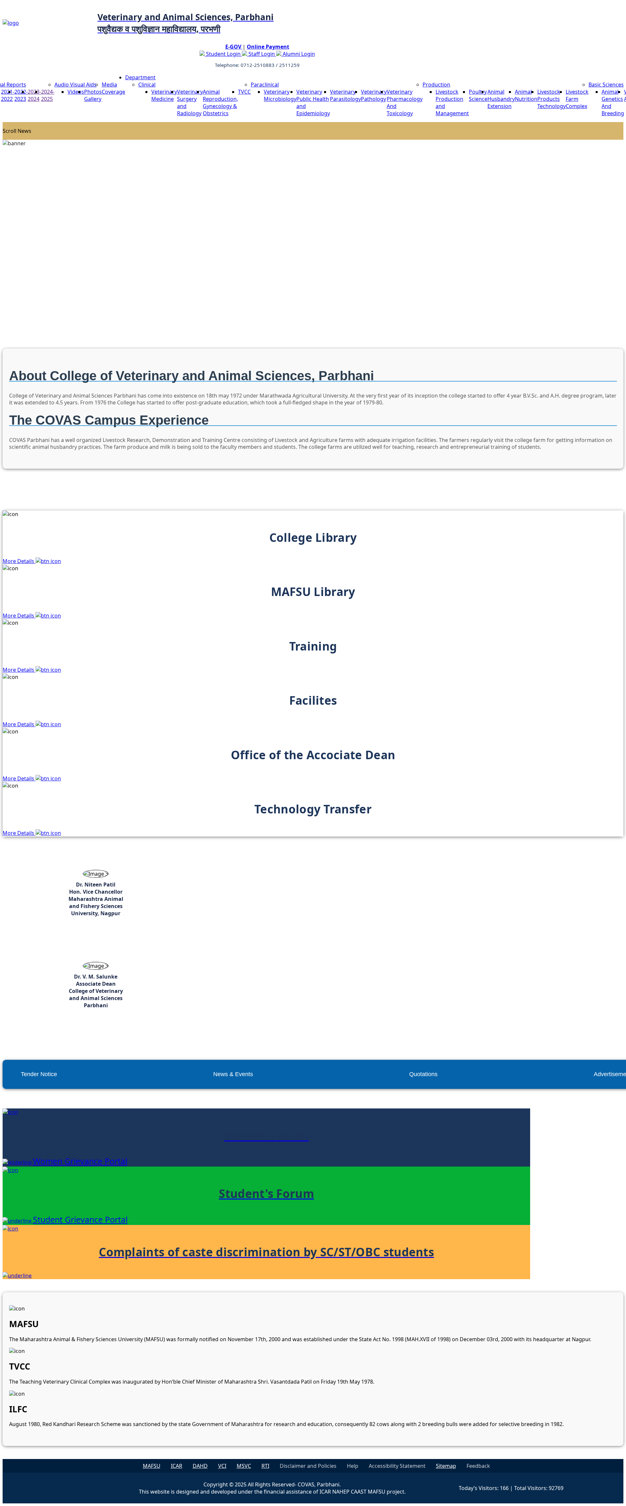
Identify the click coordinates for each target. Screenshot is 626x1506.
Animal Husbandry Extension (501, 99)
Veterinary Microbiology (280, 95)
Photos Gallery (93, 95)
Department (140, 77)
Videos (75, 91)
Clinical (147, 84)
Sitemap (446, 1465)
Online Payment (268, 46)
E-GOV (234, 46)
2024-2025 (47, 95)
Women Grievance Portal (80, 1161)
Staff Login (261, 53)
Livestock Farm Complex (577, 99)
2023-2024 (34, 95)
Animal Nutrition (526, 95)
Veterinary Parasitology (345, 95)
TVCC (244, 91)
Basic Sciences (606, 84)
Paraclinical (265, 84)
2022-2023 (21, 95)
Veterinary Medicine (164, 95)
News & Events (233, 1074)
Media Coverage (113, 88)
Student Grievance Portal (80, 1219)
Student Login (223, 53)
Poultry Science (478, 95)
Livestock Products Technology (551, 99)
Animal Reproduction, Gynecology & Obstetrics (220, 102)
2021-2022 (7, 95)
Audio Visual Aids (75, 84)
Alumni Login (298, 53)
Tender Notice (39, 1074)
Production (436, 84)
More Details (19, 561)
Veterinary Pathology (374, 95)
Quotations (423, 1074)
